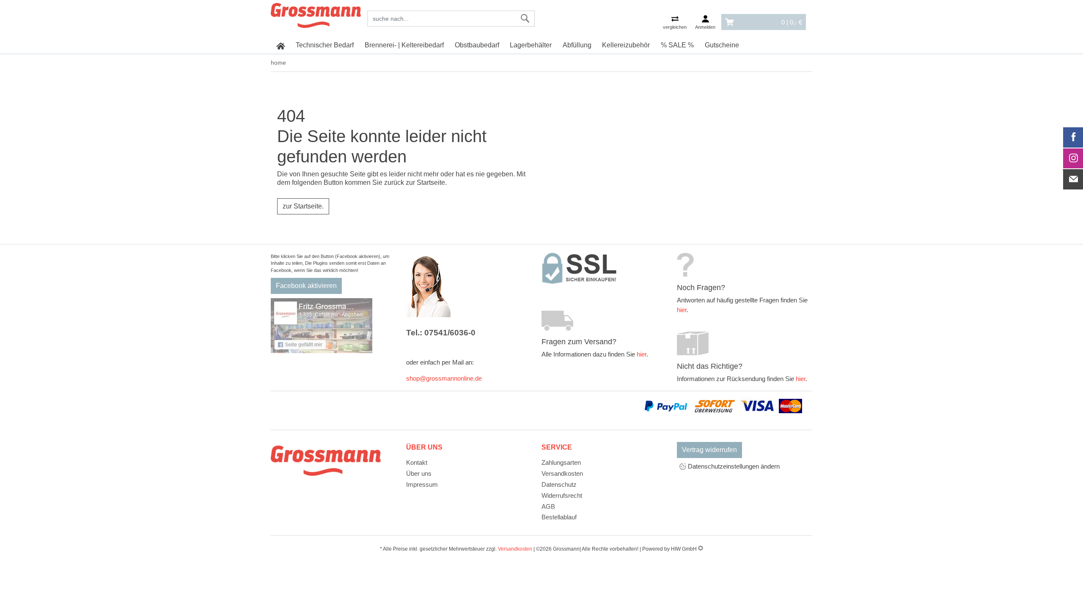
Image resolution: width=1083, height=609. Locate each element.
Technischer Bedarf (325, 45)
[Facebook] (1073, 137)
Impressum (422, 484)
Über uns (419, 473)
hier (641, 354)
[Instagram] (1073, 158)
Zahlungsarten (561, 462)
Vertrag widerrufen (709, 449)
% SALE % (677, 45)
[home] (281, 45)
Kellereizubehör (626, 45)
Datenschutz (559, 484)
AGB (548, 506)
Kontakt (416, 462)
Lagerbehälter (531, 45)
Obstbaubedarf (477, 45)
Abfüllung (577, 45)
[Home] (316, 14)
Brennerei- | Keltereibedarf (404, 45)
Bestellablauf (559, 517)
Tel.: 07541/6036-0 (441, 332)
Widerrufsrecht (562, 495)
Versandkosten (562, 473)
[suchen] (525, 19)
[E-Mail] (1073, 179)
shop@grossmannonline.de (444, 378)
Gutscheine (722, 45)
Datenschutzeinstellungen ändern (733, 466)
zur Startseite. (303, 206)
